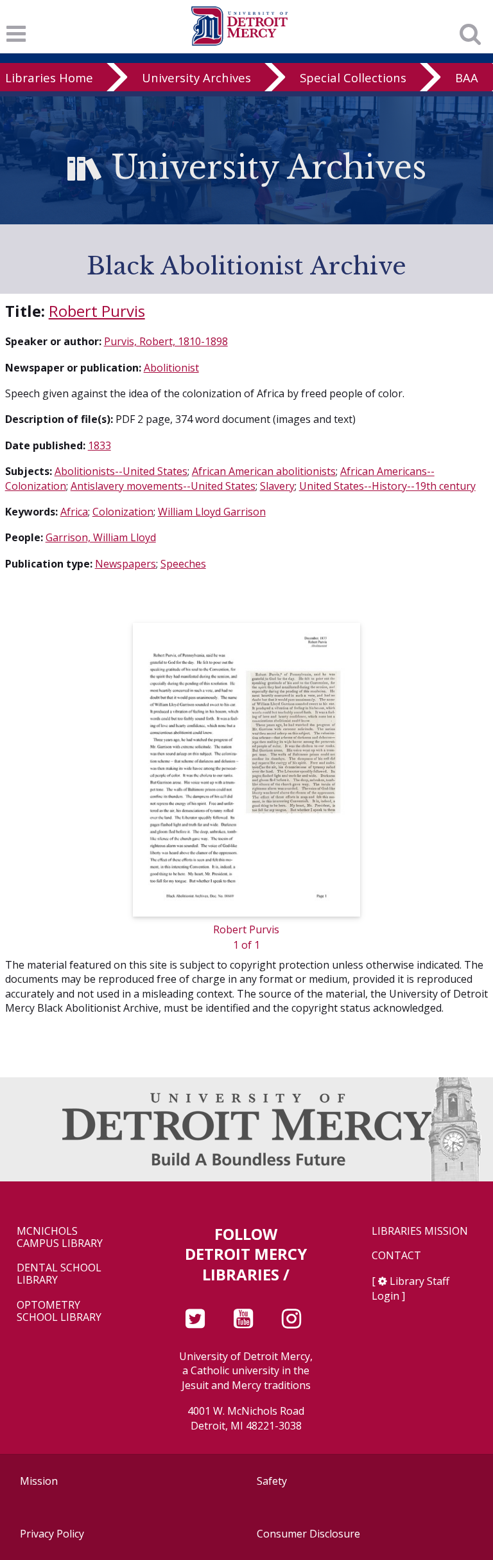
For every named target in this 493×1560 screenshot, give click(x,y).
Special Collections (353, 77)
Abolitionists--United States (121, 471)
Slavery (277, 486)
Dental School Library (59, 1274)
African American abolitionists (264, 471)
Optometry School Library (59, 1311)
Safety (272, 1481)
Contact (396, 1256)
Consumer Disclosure (308, 1534)
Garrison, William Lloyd (101, 537)
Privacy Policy (52, 1534)
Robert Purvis (97, 310)
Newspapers (125, 564)
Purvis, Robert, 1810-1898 (166, 341)
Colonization (122, 512)
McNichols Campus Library (60, 1237)
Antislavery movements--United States (163, 486)
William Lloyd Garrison (212, 512)
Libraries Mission (420, 1231)
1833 (99, 445)
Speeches (183, 564)
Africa (74, 512)
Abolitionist (171, 368)
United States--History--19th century (387, 486)
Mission (39, 1481)
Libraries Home (49, 77)
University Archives (196, 77)
